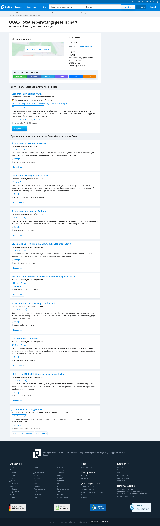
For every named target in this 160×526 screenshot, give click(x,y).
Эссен (35, 475)
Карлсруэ (12, 486)
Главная (12, 13)
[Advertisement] (127, 48)
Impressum (121, 481)
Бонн (35, 483)
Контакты (84, 478)
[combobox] (67, 6)
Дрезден (12, 478)
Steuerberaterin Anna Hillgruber (29, 142)
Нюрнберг (61, 478)
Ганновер (37, 478)
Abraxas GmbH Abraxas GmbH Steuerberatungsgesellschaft (43, 276)
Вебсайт (37, 119)
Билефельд (13, 483)
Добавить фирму (87, 489)
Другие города (62, 497)
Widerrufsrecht (122, 475)
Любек (35, 497)
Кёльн (35, 470)
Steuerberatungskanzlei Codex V (29, 211)
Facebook (34, 76)
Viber (62, 76)
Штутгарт (13, 473)
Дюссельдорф (38, 473)
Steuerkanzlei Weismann (25, 338)
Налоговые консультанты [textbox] (61, 7)
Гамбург (60, 467)
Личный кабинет (87, 487)
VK (76, 76)
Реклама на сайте (87, 495)
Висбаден (13, 489)
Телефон (17, 119)
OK (90, 76)
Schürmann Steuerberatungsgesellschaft (33, 303)
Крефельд (13, 497)
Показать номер (85, 46)
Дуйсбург (12, 481)
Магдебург (37, 494)
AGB (118, 473)
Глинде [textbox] (89, 7)
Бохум (35, 481)
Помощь (84, 498)
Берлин (36, 467)
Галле (11, 494)
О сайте (84, 475)
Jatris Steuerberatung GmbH (27, 409)
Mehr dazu (130, 496)
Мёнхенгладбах (39, 489)
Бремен (60, 475)
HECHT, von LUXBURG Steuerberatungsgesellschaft (39, 373)
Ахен (59, 492)
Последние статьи (88, 467)
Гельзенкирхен (63, 489)
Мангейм (36, 486)
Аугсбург (60, 486)
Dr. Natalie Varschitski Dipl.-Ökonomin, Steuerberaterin (41, 243)
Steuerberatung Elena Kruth (27, 93)
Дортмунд (13, 475)
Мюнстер (60, 483)
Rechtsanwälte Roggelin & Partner (30, 175)
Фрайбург (61, 494)
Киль (35, 492)
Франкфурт (61, 470)
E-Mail (27, 119)
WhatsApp (20, 76)
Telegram (48, 76)
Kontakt (120, 467)
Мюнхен (12, 470)
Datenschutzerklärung (125, 478)
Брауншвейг (14, 492)
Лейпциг (60, 473)
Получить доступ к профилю (92, 492)
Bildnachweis (122, 470)
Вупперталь (61, 481)
